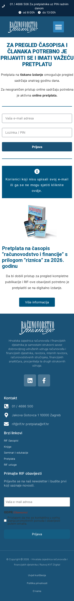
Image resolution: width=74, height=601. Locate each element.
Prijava (37, 534)
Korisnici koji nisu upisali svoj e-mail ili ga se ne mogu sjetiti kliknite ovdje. (37, 185)
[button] (58, 26)
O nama (37, 591)
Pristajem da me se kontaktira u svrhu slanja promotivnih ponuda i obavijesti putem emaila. (33, 520)
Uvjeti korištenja (37, 575)
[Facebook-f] (44, 380)
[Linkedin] (30, 380)
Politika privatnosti (37, 583)
